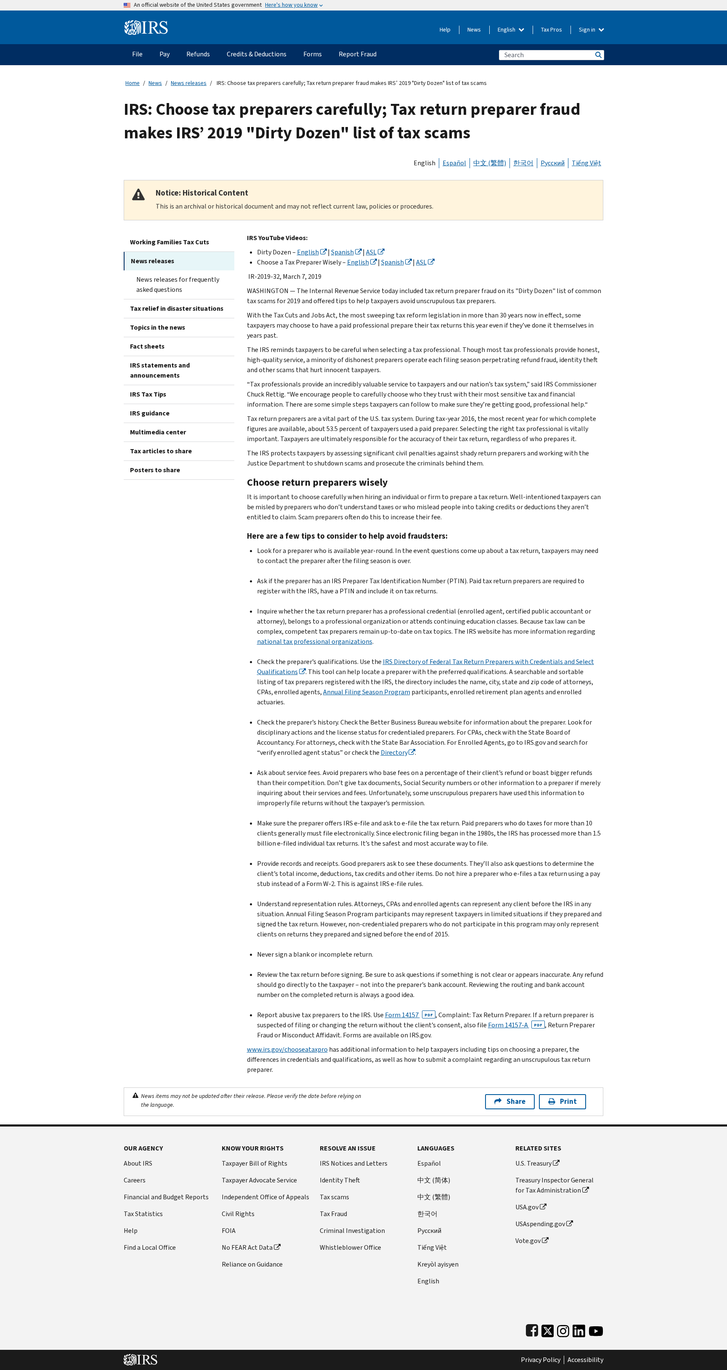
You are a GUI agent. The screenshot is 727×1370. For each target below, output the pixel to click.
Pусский (429, 1230)
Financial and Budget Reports (166, 1197)
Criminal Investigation (352, 1230)
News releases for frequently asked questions (177, 284)
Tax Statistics (143, 1213)
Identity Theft (340, 1180)
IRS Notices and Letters (353, 1163)
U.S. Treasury (533, 1163)
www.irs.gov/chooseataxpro (287, 1049)
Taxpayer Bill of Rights (254, 1163)
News (474, 30)
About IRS (138, 1163)
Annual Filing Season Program (366, 692)
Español (454, 163)
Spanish (342, 252)
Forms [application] (312, 54)
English (507, 30)
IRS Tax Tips (148, 394)
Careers (135, 1180)
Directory (394, 752)
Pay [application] (164, 54)
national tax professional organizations (314, 641)
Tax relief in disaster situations (176, 308)
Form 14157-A (515, 1025)
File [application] (137, 54)
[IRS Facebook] (532, 1329)
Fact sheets (147, 346)
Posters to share (155, 469)
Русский (553, 163)
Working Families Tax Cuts (169, 242)
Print (568, 1101)
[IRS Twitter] (547, 1329)
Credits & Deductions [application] (257, 54)
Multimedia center (158, 432)
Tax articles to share (161, 451)
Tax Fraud (333, 1213)
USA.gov (527, 1207)
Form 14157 (409, 1014)
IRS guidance (150, 413)
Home (132, 83)
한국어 (523, 163)
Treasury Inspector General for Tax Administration (554, 1185)
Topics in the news (157, 327)
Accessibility (585, 1360)
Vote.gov (528, 1240)
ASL (371, 252)
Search (597, 55)
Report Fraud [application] (358, 54)
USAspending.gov (540, 1223)
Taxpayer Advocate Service (259, 1180)
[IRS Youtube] (596, 1329)
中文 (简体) (433, 1180)
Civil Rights (238, 1213)
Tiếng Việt (586, 163)
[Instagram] (563, 1329)
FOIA (229, 1230)
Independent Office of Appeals (265, 1197)
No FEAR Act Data (247, 1247)
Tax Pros (551, 30)
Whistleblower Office (350, 1247)
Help (445, 30)
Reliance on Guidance (252, 1264)
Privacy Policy (540, 1360)
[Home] (146, 24)
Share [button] (516, 1101)
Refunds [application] (198, 54)
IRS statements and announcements (160, 370)
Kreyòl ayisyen (438, 1264)
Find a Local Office (150, 1247)
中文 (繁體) (489, 163)
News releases (189, 83)
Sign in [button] (588, 30)
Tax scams (334, 1197)
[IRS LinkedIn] (579, 1329)
